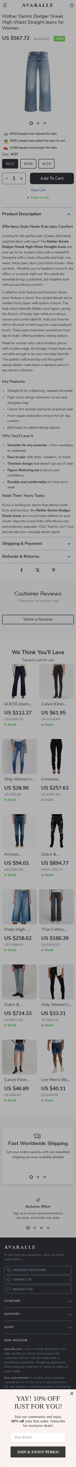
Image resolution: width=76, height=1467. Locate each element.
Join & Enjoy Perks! (38, 1452)
